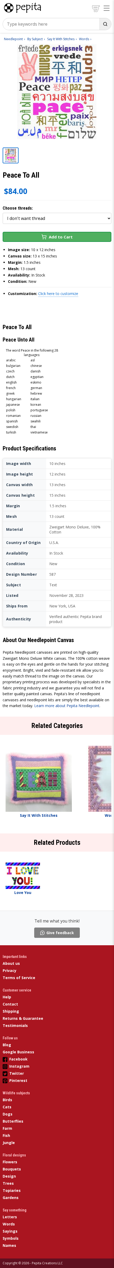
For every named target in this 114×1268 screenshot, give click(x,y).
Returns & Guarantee (23, 1018)
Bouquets (12, 1169)
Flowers (10, 1161)
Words (9, 1223)
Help (7, 996)
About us (11, 963)
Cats (7, 1106)
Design (9, 1176)
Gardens (11, 1197)
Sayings (10, 1231)
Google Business (18, 1051)
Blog (7, 1044)
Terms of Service (19, 977)
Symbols (11, 1238)
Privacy (9, 970)
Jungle (9, 1142)
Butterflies (13, 1121)
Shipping (11, 1011)
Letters (10, 1216)
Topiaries (12, 1190)
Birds (7, 1099)
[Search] (105, 24)
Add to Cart (61, 236)
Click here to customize (58, 293)
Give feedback (60, 932)
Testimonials (15, 1025)
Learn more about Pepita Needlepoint (66, 705)
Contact (10, 1004)
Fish (6, 1135)
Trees (8, 1183)
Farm (7, 1128)
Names (9, 1245)
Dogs (7, 1114)
